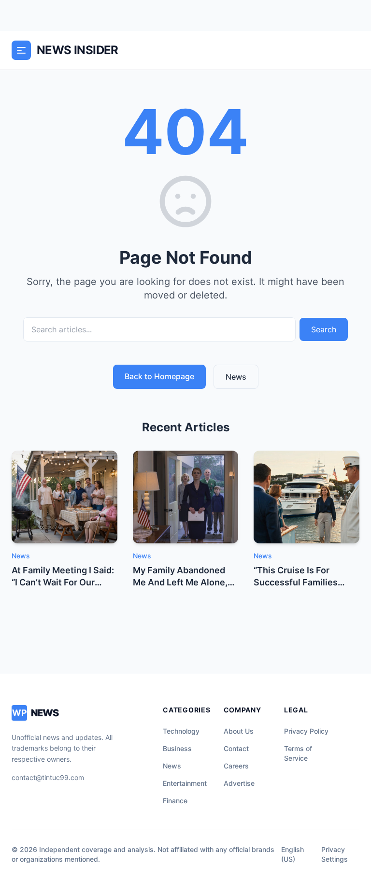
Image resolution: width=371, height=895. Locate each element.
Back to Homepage (159, 376)
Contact (236, 748)
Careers (236, 766)
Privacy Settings (334, 854)
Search (323, 329)
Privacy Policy (306, 731)
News (236, 377)
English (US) (292, 854)
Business (177, 748)
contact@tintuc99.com (48, 777)
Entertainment (185, 783)
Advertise (239, 783)
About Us (239, 731)
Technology (181, 731)
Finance (175, 800)
